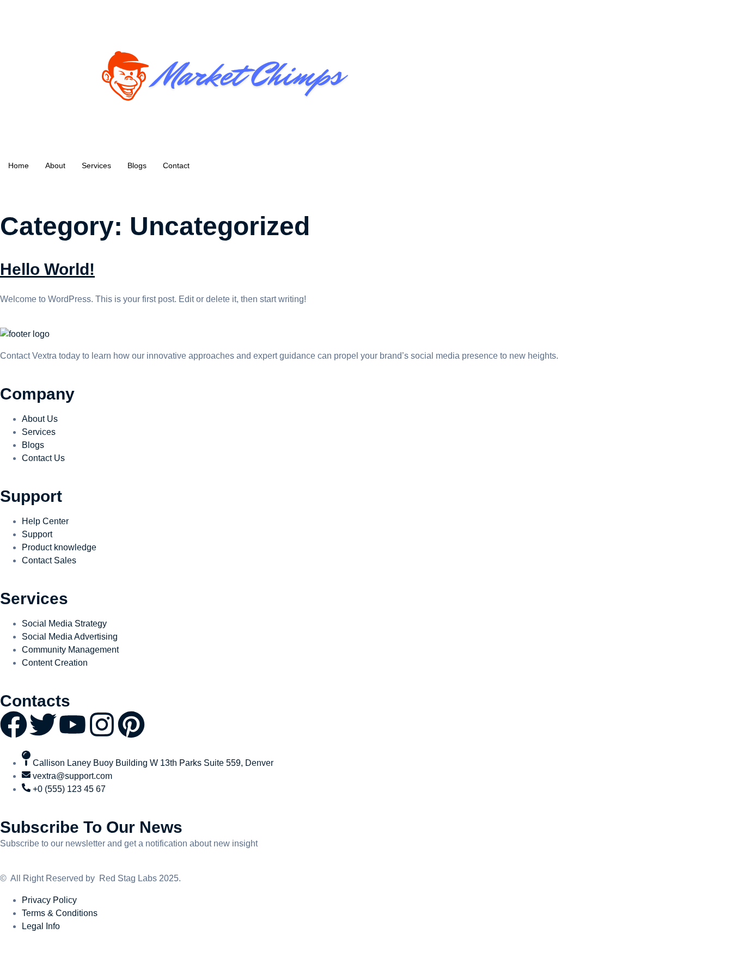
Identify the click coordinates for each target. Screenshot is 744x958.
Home (18, 165)
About (55, 165)
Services (96, 165)
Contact (176, 165)
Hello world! (47, 269)
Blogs (137, 165)
